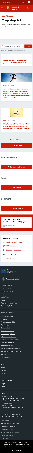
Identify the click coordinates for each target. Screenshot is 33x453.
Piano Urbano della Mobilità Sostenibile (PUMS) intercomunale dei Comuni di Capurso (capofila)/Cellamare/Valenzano (16, 126)
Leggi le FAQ (5, 420)
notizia (5, 85)
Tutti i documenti (16, 208)
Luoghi (3, 384)
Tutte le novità (16, 145)
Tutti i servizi (16, 187)
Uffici (2, 294)
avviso (5, 57)
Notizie (3, 367)
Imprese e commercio (7, 343)
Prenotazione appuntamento (10, 423)
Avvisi (3, 373)
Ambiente (4, 319)
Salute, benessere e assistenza (10, 348)
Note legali (4, 438)
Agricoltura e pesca (7, 316)
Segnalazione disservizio (8, 426)
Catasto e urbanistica (7, 331)
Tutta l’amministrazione (16, 167)
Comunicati (4, 370)
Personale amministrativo (9, 303)
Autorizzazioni (5, 328)
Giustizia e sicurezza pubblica (9, 340)
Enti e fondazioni (6, 297)
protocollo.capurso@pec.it (12, 414)
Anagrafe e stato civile (8, 322)
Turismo (3, 354)
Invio (28, 46)
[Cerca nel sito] (28, 8)
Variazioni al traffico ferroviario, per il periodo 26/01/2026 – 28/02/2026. (15, 61)
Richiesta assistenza (7, 429)
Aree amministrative (7, 291)
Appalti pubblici (5, 325)
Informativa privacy (7, 435)
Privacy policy (18, 450)
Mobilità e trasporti (7, 346)
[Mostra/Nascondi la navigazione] (2, 8)
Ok (12, 450)
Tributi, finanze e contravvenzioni (11, 351)
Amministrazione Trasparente (10, 432)
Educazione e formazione (8, 337)
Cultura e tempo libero (8, 334)
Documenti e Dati (6, 306)
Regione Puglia (6, 2)
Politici (3, 300)
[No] (31, 446)
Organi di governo (6, 288)
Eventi (3, 387)
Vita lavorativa (5, 357)
